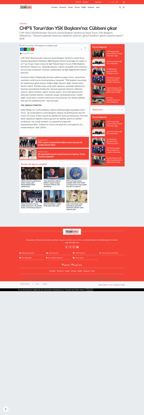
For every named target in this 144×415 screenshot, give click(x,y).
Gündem (54, 7)
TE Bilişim (110, 285)
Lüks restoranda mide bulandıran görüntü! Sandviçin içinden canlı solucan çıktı (74, 206)
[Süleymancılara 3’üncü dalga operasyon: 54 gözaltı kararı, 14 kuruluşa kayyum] (31, 196)
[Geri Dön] (6, 409)
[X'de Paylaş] (25, 49)
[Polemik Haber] (26, 7)
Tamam (89, 290)
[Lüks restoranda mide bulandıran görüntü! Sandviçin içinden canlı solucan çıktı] (76, 196)
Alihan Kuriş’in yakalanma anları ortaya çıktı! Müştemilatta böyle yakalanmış (31, 184)
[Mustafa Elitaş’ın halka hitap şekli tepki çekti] (54, 196)
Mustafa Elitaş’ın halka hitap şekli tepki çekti (52, 205)
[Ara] (120, 7)
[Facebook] (66, 247)
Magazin (91, 7)
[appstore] (66, 265)
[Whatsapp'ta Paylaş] (29, 49)
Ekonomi (62, 7)
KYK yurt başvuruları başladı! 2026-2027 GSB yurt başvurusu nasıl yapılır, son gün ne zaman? (76, 184)
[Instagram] (73, 247)
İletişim (45, 284)
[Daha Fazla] (32, 49)
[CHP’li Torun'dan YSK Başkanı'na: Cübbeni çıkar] (54, 45)
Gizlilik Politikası (25, 284)
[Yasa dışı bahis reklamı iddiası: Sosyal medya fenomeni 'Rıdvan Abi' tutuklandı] (54, 173)
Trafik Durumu (80, 253)
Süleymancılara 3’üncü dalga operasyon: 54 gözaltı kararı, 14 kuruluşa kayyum (31, 206)
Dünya (77, 7)
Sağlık (83, 7)
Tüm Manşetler (27, 258)
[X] (70, 247)
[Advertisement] (108, 181)
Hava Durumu (53, 253)
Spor (98, 7)
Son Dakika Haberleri (55, 258)
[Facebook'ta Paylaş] (21, 49)
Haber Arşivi (79, 258)
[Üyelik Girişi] (123, 2)
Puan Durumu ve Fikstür (110, 253)
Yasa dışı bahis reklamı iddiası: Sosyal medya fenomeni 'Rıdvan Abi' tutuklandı (52, 184)
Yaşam (70, 7)
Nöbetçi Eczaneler (28, 253)
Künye (37, 284)
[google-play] (77, 265)
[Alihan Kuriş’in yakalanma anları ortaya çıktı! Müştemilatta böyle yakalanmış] (31, 173)
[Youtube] (77, 247)
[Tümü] (122, 110)
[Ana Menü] (124, 7)
